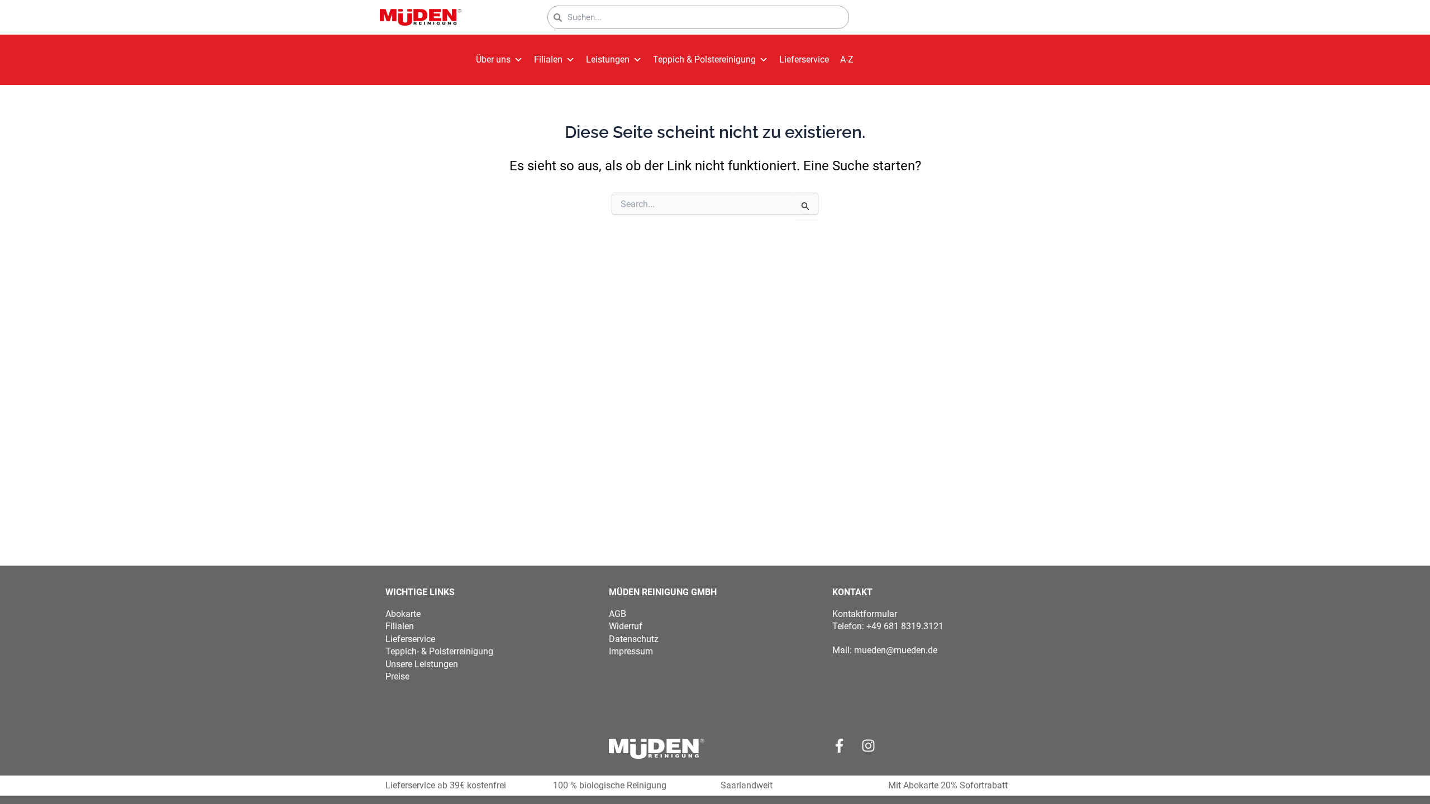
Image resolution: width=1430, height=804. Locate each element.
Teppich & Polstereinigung (704, 59)
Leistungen (608, 59)
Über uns (493, 59)
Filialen (548, 59)
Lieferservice (804, 59)
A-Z (847, 59)
